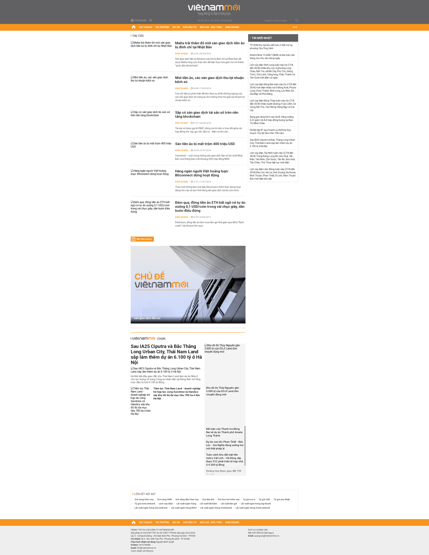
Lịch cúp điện (166, 503)
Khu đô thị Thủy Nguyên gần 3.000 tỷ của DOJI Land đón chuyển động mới (222, 391)
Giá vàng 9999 (164, 499)
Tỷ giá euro (249, 499)
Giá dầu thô (208, 499)
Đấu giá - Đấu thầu (211, 27)
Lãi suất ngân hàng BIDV (184, 508)
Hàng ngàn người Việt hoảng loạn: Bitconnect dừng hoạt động (202, 173)
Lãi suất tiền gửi (229, 503)
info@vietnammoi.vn (146, 548)
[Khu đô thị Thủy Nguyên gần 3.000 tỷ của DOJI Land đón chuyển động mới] (225, 348)
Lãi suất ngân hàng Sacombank (151, 508)
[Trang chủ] (133, 27)
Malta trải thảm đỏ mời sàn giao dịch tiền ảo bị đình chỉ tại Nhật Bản (210, 45)
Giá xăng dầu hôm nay (187, 499)
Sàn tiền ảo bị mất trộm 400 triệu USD (205, 144)
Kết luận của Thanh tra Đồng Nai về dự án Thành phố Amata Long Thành (224, 432)
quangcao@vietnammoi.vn (266, 536)
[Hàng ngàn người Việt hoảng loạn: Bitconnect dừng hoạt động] (151, 172)
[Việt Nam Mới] (214, 10)
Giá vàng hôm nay (144, 499)
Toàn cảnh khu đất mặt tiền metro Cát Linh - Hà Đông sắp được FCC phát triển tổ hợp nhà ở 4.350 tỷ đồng (224, 459)
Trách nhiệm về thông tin (142, 551)
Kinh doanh (232, 27)
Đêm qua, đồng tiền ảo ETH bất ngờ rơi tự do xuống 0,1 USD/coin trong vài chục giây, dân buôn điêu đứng (210, 207)
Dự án (176, 27)
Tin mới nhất (262, 38)
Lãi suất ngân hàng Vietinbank (216, 508)
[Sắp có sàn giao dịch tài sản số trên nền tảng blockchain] (151, 113)
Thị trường (162, 27)
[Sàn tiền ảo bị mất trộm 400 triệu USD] (151, 145)
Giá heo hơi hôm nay (228, 499)
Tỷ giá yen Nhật (282, 499)
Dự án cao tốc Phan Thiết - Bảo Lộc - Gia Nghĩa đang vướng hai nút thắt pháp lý (224, 445)
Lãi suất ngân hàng (186, 503)
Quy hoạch (145, 27)
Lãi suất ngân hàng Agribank (256, 503)
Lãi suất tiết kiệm (208, 503)
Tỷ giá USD (264, 499)
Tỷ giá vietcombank (145, 503)
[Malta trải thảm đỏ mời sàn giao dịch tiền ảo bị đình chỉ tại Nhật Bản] (151, 44)
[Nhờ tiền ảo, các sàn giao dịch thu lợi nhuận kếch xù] (151, 79)
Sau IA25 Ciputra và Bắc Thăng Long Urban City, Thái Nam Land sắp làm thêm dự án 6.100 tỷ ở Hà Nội (166, 354)
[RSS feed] (150, 20)
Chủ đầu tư (190, 27)
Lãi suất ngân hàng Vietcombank (253, 508)
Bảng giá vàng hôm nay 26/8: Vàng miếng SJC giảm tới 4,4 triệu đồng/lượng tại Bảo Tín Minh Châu (272, 120)
